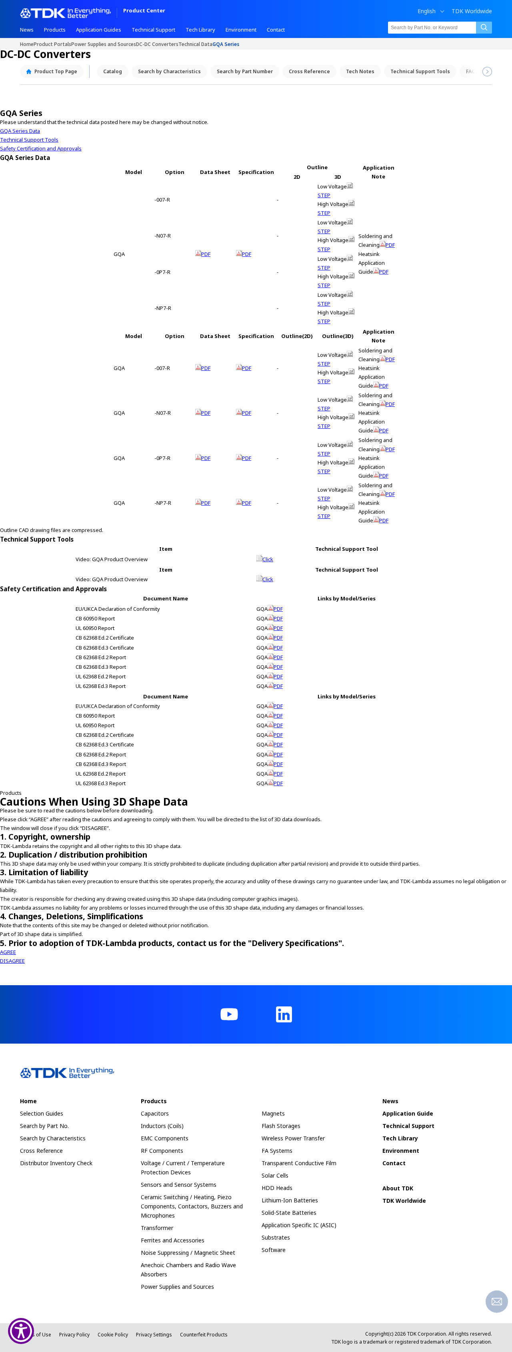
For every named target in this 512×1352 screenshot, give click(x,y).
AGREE (8, 952)
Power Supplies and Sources (103, 43)
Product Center (144, 11)
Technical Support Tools (29, 139)
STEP (324, 195)
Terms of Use (35, 1334)
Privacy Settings (154, 1334)
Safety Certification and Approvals (41, 148)
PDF (205, 254)
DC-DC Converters (157, 43)
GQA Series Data (20, 130)
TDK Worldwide (472, 11)
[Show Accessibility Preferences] (21, 1331)
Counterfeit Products (204, 1334)
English (427, 11)
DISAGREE (12, 960)
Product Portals (52, 43)
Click (267, 559)
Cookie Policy (113, 1334)
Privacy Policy (74, 1334)
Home (27, 43)
